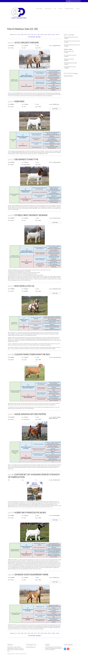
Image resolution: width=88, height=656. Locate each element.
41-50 (29, 34)
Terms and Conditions (50, 649)
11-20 (19, 34)
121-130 (57, 34)
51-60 (32, 34)
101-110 (49, 34)
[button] (55, 108)
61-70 (35, 34)
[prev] (11, 61)
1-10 (16, 34)
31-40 (25, 34)
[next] (58, 61)
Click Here (76, 37)
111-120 (53, 34)
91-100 (45, 34)
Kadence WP (24, 653)
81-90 (42, 34)
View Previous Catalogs (68, 75)
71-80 (38, 34)
